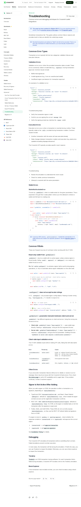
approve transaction (51, 425)
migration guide (69, 238)
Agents (75, 7)
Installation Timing (37, 432)
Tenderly (31, 459)
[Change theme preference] (76, 2)
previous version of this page (49, 30)
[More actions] (76, 16)
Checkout (46, 7)
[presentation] (53, 96)
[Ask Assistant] (76, 88)
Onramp (53, 7)
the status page (34, 377)
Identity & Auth (22, 7)
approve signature (49, 428)
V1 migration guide (67, 30)
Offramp (59, 7)
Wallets (14, 7)
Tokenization (67, 7)
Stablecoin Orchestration (35, 7)
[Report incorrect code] (71, 88)
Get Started (7, 7)
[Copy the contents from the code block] (73, 88)
